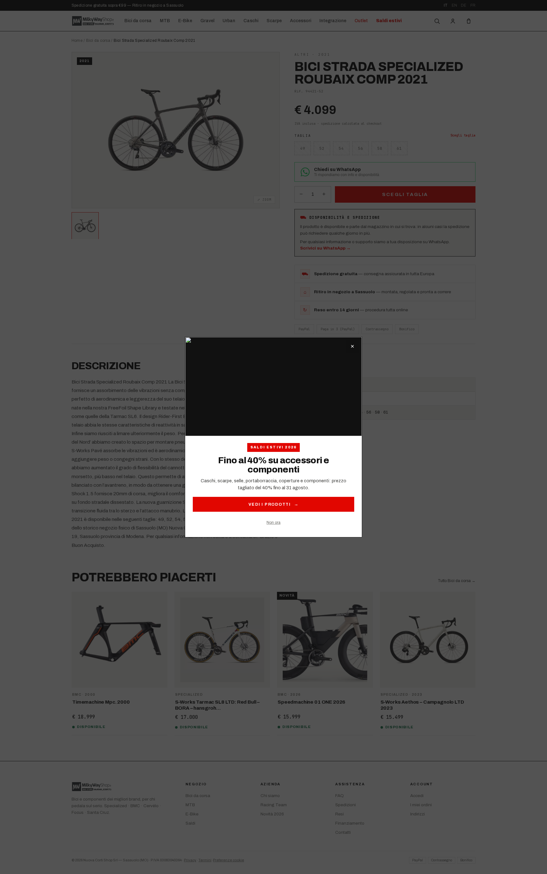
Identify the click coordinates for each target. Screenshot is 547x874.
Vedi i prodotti (273, 504)
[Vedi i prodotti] (273, 386)
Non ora (273, 522)
